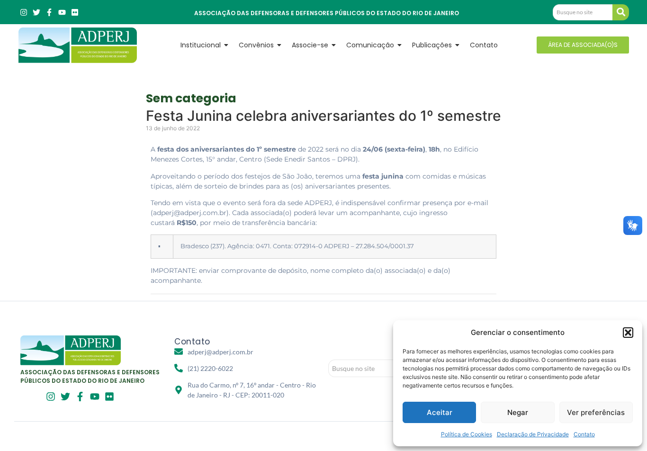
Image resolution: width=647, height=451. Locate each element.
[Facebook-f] (49, 12)
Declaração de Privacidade (533, 434)
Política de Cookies (466, 434)
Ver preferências (596, 412)
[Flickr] (75, 12)
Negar (517, 412)
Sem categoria (191, 98)
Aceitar (439, 412)
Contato (584, 434)
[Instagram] (23, 12)
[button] (628, 332)
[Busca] (620, 12)
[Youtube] (62, 12)
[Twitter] (36, 12)
